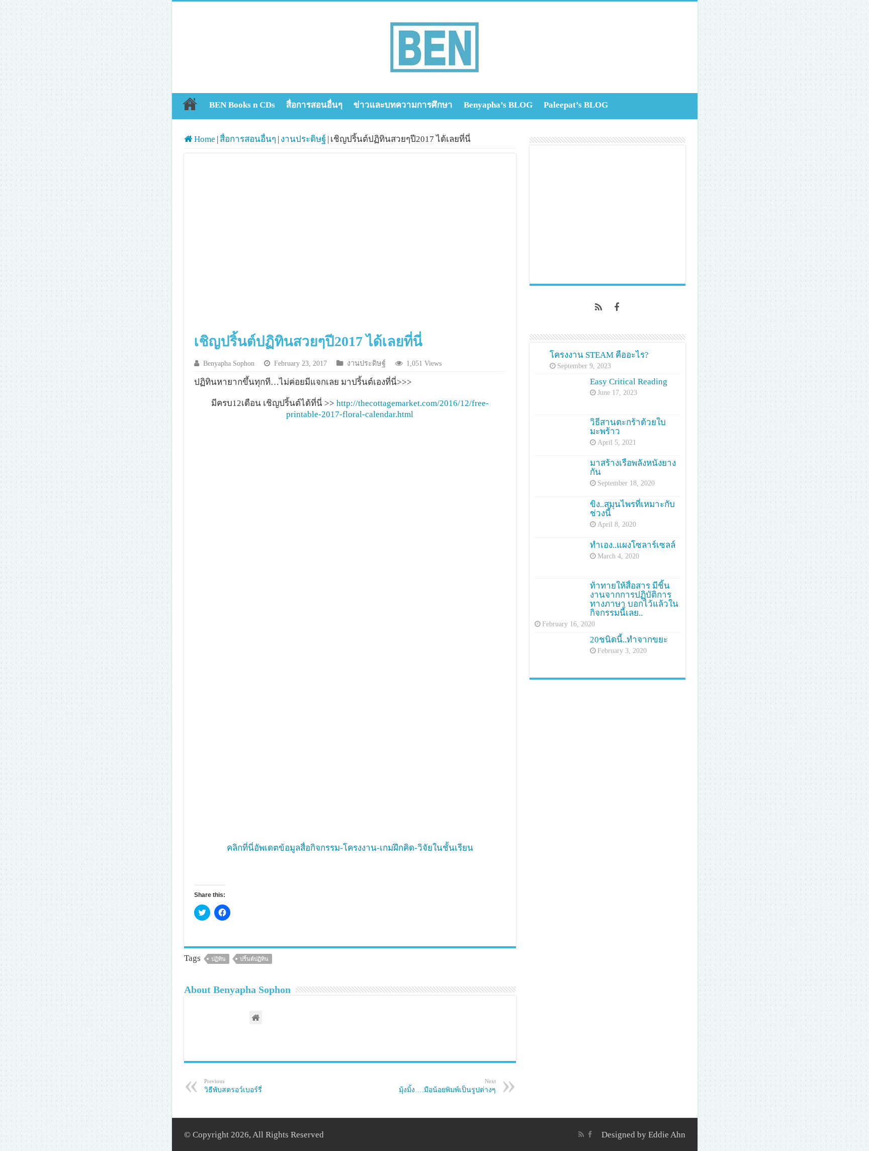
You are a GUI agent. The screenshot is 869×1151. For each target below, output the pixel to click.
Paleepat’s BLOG (576, 105)
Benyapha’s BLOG (498, 105)
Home (190, 103)
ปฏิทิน (218, 959)
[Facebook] (617, 307)
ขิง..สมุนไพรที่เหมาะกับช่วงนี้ (632, 509)
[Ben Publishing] (434, 45)
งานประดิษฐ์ (303, 139)
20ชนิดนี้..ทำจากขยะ (629, 639)
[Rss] (598, 307)
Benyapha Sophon (228, 363)
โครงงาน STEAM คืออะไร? (599, 355)
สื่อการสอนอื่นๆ (314, 105)
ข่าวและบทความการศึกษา (403, 105)
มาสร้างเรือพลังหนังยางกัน (633, 467)
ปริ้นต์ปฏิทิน (254, 959)
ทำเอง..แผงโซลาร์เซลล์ (632, 545)
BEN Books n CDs (242, 105)
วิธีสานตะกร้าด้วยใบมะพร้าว (628, 427)
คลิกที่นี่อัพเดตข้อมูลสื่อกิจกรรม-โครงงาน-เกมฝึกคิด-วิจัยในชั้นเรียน (350, 848)
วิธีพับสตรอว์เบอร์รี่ (233, 1086)
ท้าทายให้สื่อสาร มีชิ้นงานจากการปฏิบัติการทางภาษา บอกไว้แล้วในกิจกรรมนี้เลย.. (634, 599)
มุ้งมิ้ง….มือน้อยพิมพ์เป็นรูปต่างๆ (447, 1086)
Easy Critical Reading (628, 381)
